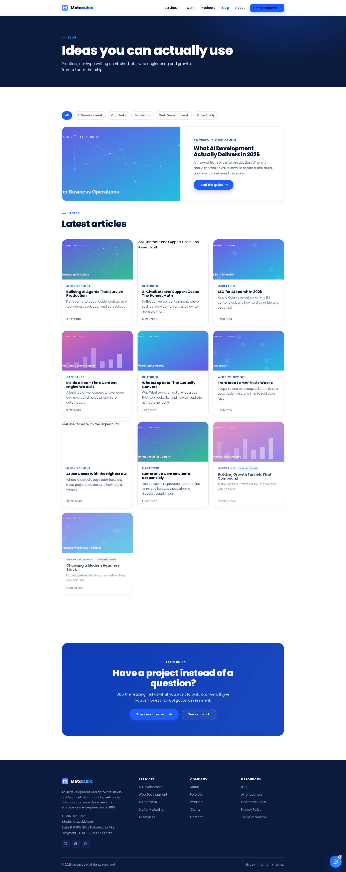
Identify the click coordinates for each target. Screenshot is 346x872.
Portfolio (196, 794)
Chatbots (118, 115)
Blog (225, 8)
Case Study (206, 115)
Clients (195, 809)
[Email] (86, 844)
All (67, 115)
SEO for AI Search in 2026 (240, 291)
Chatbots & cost (254, 802)
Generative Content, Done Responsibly (166, 475)
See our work (199, 714)
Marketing (142, 115)
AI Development (89, 115)
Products (208, 8)
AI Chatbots (148, 802)
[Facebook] (76, 844)
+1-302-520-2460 (74, 816)
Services (171, 8)
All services (147, 817)
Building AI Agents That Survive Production (94, 293)
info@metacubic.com (78, 821)
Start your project (151, 714)
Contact (196, 817)
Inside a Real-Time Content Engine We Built (91, 384)
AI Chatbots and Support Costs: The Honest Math (170, 293)
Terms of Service (253, 817)
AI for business (252, 794)
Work (190, 8)
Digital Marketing (151, 809)
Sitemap (278, 865)
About (240, 8)
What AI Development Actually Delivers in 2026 (227, 151)
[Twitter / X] (66, 844)
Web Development (173, 115)
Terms (263, 865)
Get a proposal (265, 8)
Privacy (250, 865)
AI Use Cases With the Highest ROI (96, 473)
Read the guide (210, 184)
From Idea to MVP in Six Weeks (245, 382)
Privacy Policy (251, 809)
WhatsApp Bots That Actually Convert (168, 384)
